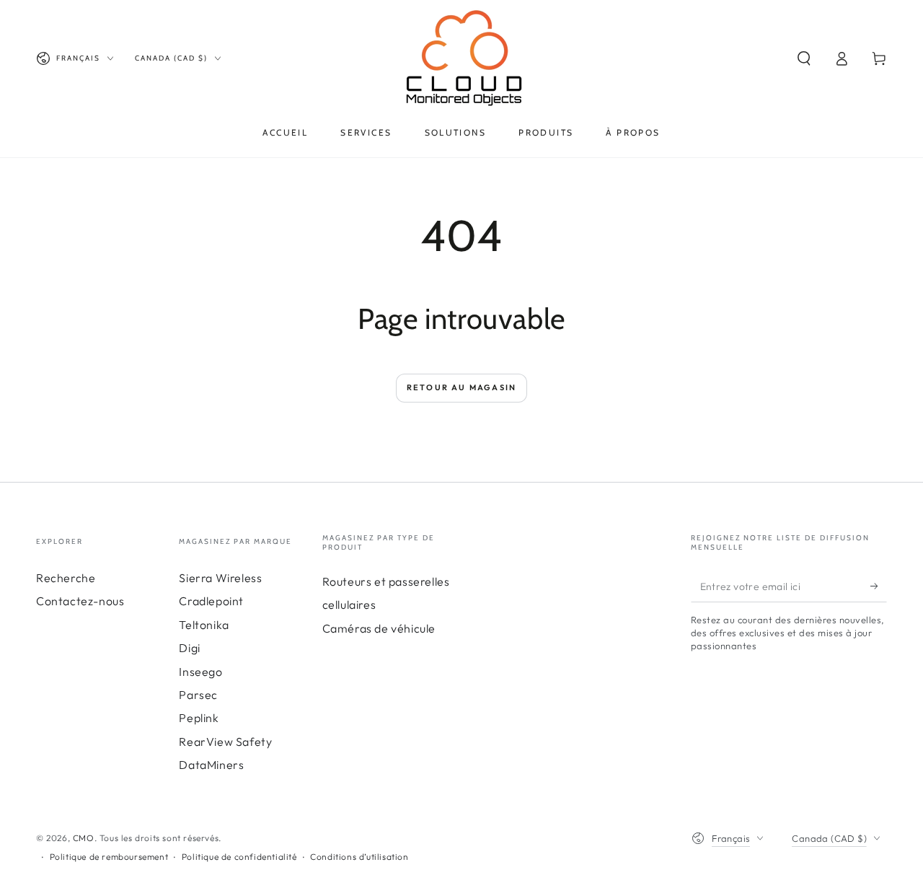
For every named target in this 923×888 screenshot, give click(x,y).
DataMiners (211, 764)
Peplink (198, 718)
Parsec (198, 694)
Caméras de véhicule (379, 628)
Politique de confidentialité (239, 856)
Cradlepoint (211, 601)
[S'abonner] (878, 586)
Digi (189, 648)
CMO (83, 837)
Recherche (65, 578)
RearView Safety (225, 741)
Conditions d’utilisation (359, 856)
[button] (804, 58)
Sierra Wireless (220, 578)
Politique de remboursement (109, 856)
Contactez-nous (80, 601)
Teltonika (204, 624)
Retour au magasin (461, 387)
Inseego (200, 671)
